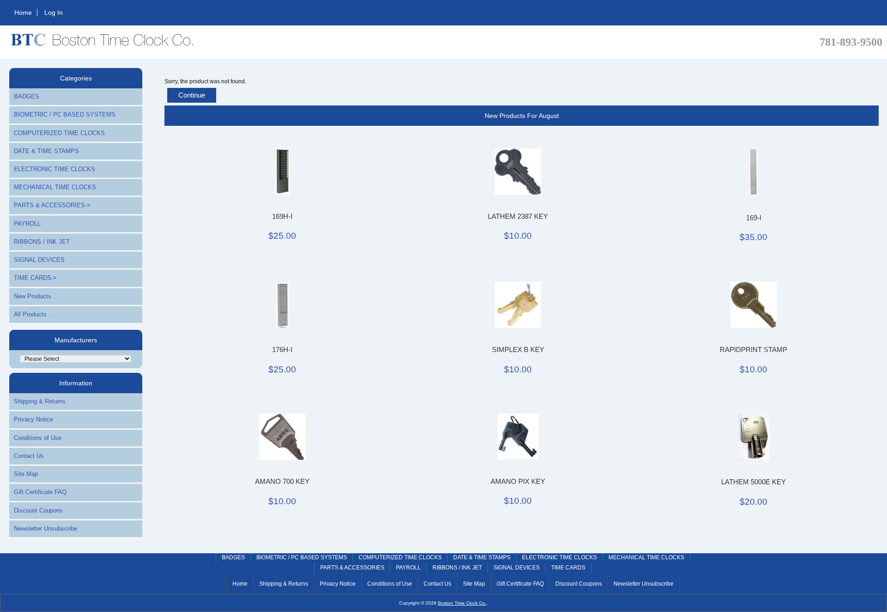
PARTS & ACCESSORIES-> (52, 205)
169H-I (282, 216)
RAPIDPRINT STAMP (753, 349)
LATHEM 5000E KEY (753, 482)
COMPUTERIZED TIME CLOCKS (59, 133)
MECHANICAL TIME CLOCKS (55, 187)
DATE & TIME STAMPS (46, 151)
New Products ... (36, 296)
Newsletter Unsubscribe (45, 528)
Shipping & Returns (40, 401)
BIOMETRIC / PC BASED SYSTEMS (64, 114)
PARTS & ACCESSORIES (352, 567)
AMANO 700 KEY (282, 481)
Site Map (26, 473)
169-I (753, 218)
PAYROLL (27, 223)
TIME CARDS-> (35, 277)
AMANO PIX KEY (518, 481)
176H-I (282, 349)
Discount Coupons (38, 510)
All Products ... (34, 314)
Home (23, 12)
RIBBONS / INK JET (42, 241)
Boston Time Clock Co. (462, 603)
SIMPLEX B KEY (518, 349)
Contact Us (29, 455)
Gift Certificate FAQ (40, 491)
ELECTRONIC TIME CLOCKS (54, 169)
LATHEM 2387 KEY (518, 216)
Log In (53, 12)
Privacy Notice (33, 419)
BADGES (26, 96)
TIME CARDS (568, 567)
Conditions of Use (37, 437)
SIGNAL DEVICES (39, 259)
